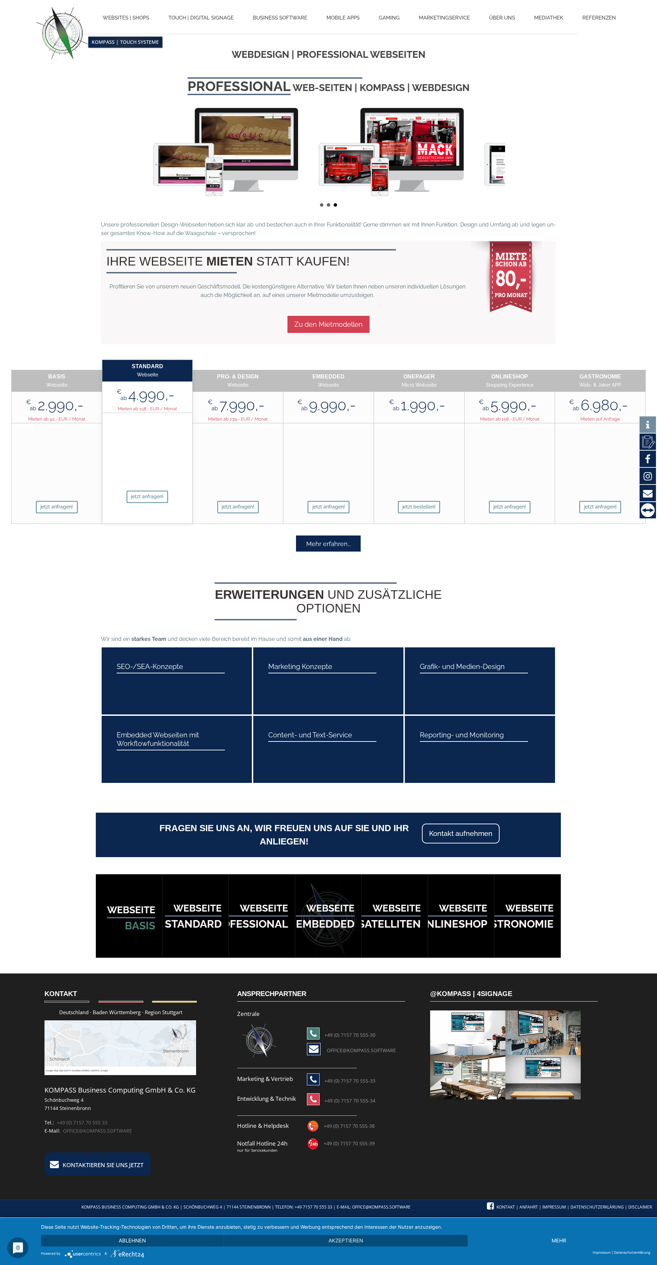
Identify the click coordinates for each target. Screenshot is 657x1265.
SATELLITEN (389, 924)
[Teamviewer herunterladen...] (648, 510)
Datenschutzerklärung (597, 1207)
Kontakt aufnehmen (460, 833)
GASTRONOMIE (515, 924)
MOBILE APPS (343, 18)
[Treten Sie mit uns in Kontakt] (648, 441)
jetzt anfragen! (56, 506)
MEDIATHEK (548, 18)
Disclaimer (640, 1207)
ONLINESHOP (452, 924)
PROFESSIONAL (248, 924)
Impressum (554, 1207)
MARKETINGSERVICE (444, 18)
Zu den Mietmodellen (328, 324)
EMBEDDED (325, 924)
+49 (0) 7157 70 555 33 (82, 1122)
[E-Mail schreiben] (259, 1040)
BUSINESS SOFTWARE (280, 18)
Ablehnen (132, 1240)
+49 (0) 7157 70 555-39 (349, 1143)
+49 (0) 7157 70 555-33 (349, 1080)
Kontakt (506, 1207)
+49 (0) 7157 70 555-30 (349, 1035)
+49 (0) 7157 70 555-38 (349, 1126)
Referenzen (599, 18)
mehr (559, 1240)
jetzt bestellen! (419, 506)
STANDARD (193, 924)
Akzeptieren (345, 1240)
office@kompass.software (97, 1130)
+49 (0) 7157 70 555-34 (349, 1100)
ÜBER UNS (502, 18)
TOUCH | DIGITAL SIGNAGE (201, 18)
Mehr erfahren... (328, 543)
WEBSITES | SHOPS (126, 18)
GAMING (389, 18)
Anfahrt (528, 1207)
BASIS (140, 925)
